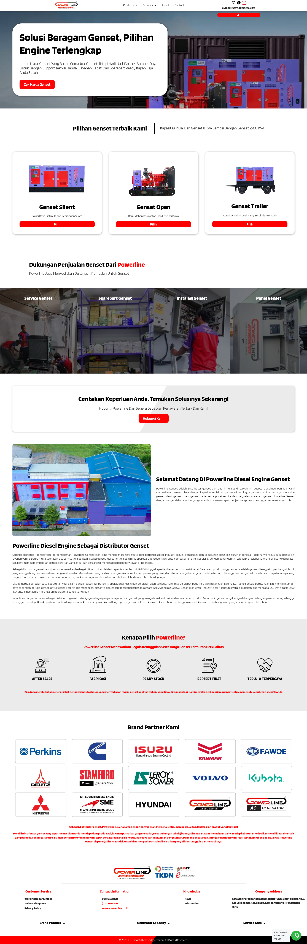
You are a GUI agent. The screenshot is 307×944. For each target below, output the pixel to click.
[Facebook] (239, 3)
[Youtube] (244, 3)
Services (148, 5)
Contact (179, 5)
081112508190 (233, 8)
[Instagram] (233, 3)
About (165, 5)
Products (128, 5)
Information (192, 903)
